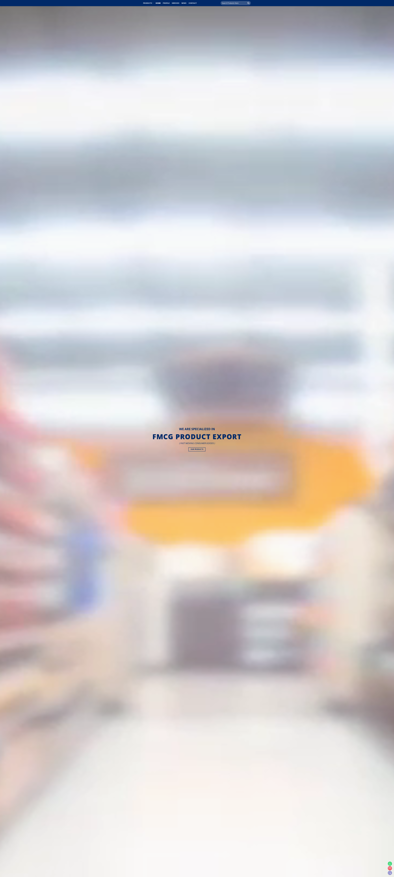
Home (158, 3)
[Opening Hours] (390, 873)
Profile (166, 3)
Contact (193, 3)
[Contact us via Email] (390, 868)
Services (175, 3)
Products (147, 3)
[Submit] (248, 3)
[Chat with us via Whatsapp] (390, 864)
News (184, 3)
